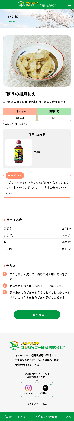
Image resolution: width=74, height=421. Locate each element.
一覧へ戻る (37, 315)
